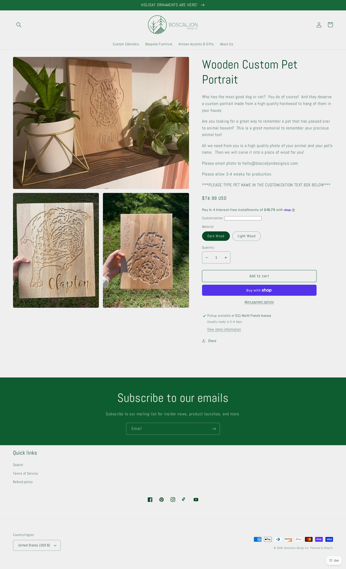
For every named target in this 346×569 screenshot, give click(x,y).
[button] (18, 24)
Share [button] (212, 341)
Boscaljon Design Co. (296, 548)
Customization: (212, 218)
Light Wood (246, 236)
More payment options (259, 302)
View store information (224, 329)
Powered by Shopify (321, 548)
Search (18, 464)
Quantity (208, 247)
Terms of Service (25, 473)
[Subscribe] (214, 429)
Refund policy (23, 481)
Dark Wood (215, 236)
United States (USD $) (34, 545)
